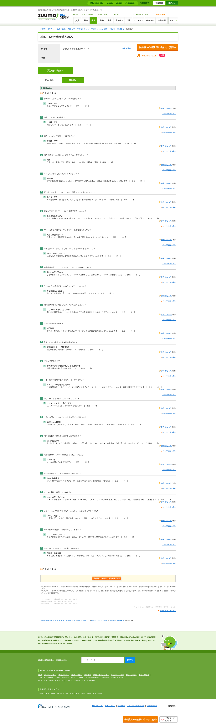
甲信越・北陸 (62, 693)
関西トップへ (61, 660)
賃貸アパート (63, 675)
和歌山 (75, 599)
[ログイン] (172, 3)
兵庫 (57, 599)
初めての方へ (97, 706)
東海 (71, 693)
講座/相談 (162, 20)
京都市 (69, 601)
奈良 (70, 599)
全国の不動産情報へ (46, 660)
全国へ (62, 15)
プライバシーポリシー (135, 706)
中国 (89, 693)
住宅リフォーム (77, 678)
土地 (128, 20)
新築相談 (105, 678)
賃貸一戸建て (76, 675)
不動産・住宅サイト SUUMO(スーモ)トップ (57, 29)
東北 (47, 693)
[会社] (119, 3)
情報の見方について (168, 611)
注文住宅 (119, 20)
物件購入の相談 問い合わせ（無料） (158, 47)
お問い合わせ (152, 706)
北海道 (40, 693)
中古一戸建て (144, 675)
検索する (130, 660)
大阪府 (112, 29)
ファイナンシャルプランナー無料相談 (81, 680)
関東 (53, 693)
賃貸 (77, 20)
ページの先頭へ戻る (169, 113)
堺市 (59, 601)
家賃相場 (87, 675)
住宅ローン (42, 680)
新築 (86, 20)
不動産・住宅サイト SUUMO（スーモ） (55, 670)
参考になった (166, 108)
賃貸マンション (50, 675)
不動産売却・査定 (93, 678)
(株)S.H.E (120, 29)
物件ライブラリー (56, 680)
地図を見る (126, 48)
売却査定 (150, 20)
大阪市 (54, 601)
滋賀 (66, 599)
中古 (93, 20)
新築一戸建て (131, 675)
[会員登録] (159, 3)
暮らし (172, 20)
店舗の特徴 (49, 80)
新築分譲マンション (101, 675)
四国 (83, 693)
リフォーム (138, 20)
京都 (61, 599)
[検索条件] (130, 3)
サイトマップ (110, 706)
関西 (77, 693)
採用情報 (171, 706)
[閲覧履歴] (145, 3)
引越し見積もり (117, 678)
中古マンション (83, 29)
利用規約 (121, 706)
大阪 (53, 599)
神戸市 (64, 601)
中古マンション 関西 (99, 29)
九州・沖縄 (97, 693)
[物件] (110, 3)
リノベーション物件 (52, 678)
